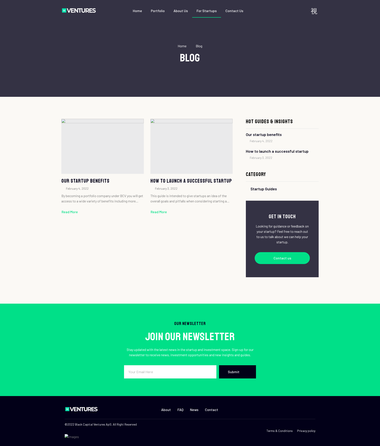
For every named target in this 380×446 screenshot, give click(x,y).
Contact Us (234, 11)
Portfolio (158, 11)
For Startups (207, 11)
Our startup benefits (85, 181)
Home (137, 11)
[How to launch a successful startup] (191, 146)
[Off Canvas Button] (314, 11)
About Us (181, 11)
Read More (70, 212)
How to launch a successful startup (191, 181)
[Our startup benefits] (102, 146)
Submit (233, 372)
